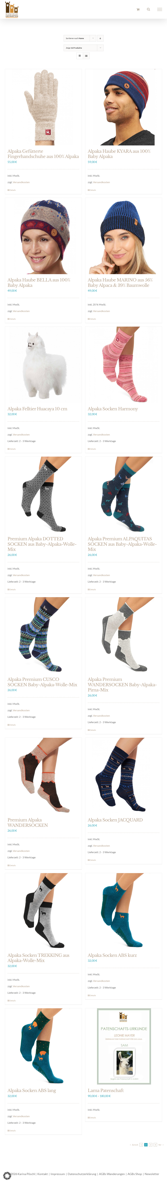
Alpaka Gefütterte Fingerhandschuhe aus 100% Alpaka (43, 154)
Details (13, 190)
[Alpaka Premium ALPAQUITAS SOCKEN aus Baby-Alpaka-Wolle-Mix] (123, 495)
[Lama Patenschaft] (123, 1046)
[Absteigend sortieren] (100, 38)
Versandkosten (21, 182)
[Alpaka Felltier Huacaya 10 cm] (43, 365)
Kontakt (42, 1174)
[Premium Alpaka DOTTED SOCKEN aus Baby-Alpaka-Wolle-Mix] (43, 495)
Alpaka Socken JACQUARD (115, 820)
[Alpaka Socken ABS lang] (43, 1046)
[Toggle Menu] (160, 9)
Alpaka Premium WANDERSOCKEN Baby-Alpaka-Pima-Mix (122, 685)
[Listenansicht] (86, 56)
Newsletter (152, 1174)
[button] (7, 1176)
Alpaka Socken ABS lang (32, 1090)
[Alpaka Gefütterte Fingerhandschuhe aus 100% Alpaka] (43, 107)
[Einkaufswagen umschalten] (138, 9)
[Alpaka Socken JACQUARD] (123, 776)
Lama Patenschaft (106, 1090)
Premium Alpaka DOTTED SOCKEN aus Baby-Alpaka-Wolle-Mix (42, 544)
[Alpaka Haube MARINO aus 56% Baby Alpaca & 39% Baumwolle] (123, 236)
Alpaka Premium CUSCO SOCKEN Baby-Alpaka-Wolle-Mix (42, 682)
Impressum (58, 1174)
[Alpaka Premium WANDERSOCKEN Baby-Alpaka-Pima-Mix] (123, 635)
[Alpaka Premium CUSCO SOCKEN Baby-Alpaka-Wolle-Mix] (43, 635)
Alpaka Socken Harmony (113, 408)
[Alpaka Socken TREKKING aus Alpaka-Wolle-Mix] (43, 911)
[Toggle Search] (148, 9)
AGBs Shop (135, 1174)
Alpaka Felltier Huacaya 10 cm (37, 408)
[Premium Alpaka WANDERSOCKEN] (43, 776)
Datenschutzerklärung (82, 1174)
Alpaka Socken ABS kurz (112, 955)
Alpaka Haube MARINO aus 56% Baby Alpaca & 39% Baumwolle (120, 282)
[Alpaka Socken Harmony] (123, 365)
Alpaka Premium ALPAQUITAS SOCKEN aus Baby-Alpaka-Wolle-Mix (122, 544)
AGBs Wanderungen (112, 1174)
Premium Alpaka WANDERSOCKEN (28, 822)
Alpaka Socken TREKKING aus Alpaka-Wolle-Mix (38, 958)
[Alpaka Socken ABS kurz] (123, 911)
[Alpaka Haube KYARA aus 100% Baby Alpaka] (123, 107)
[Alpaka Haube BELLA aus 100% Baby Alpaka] (43, 236)
